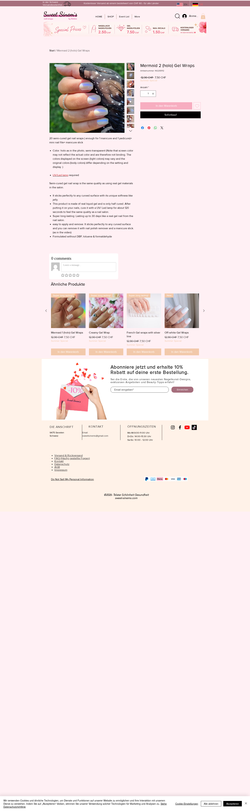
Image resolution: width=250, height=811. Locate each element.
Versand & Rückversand (68, 455)
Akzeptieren (232, 803)
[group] (125, 324)
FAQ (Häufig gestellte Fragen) (72, 458)
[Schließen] (246, 803)
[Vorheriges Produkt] (46, 311)
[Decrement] (143, 94)
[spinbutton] (148, 94)
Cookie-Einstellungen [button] (186, 803)
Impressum (60, 469)
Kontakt (59, 461)
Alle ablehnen (211, 803)
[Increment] (153, 94)
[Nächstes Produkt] (204, 311)
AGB (57, 467)
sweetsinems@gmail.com (95, 435)
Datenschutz (61, 464)
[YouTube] (187, 427)
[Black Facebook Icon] (179, 427)
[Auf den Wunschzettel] (197, 105)
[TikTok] (194, 427)
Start (52, 50)
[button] (203, 16)
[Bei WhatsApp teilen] (155, 128)
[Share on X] (162, 128)
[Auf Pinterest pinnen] (149, 128)
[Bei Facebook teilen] (142, 128)
